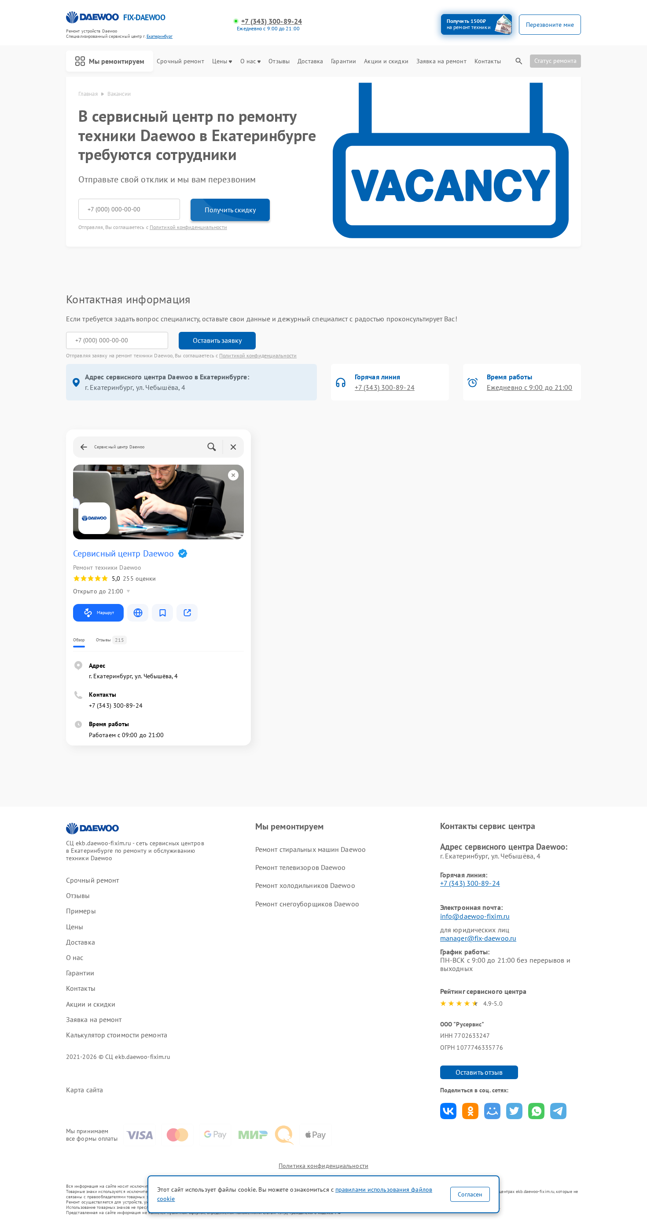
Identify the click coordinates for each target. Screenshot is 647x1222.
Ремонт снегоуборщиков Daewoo (307, 903)
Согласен (470, 1194)
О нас (248, 61)
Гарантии (343, 61)
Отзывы (279, 61)
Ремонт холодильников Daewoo (305, 885)
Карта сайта (84, 1090)
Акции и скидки (386, 61)
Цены (219, 61)
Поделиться (448, 1111)
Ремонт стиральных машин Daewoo (310, 849)
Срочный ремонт (180, 61)
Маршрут (105, 612)
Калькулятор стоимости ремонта (116, 1035)
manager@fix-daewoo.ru (478, 938)
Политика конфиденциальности (323, 1166)
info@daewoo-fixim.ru (475, 916)
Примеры (81, 911)
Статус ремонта (555, 61)
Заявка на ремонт (441, 61)
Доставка (310, 61)
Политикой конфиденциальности (188, 227)
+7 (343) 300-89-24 (271, 21)
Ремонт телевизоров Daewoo (300, 867)
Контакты (487, 61)
